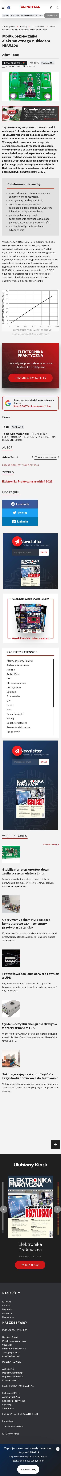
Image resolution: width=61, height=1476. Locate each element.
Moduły (10, 718)
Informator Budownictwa (14, 1348)
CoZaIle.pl (7, 1345)
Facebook (22, 504)
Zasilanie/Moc (38, 26)
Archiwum (7, 1313)
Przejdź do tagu (50, 844)
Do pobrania (8, 1317)
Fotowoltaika (13, 696)
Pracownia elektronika (18, 727)
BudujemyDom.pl (10, 1337)
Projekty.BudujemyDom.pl (14, 1341)
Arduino (43, 15)
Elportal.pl (7, 1404)
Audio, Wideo (13, 674)
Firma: (6, 417)
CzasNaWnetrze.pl (11, 1356)
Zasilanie (17, 427)
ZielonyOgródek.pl (11, 1352)
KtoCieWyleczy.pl (10, 1433)
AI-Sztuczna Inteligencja (24, 15)
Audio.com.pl (8, 1369)
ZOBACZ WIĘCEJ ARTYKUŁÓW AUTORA (20, 465)
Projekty (24, 26)
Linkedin (22, 521)
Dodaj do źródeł (13, 63)
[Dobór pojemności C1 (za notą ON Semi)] (30, 310)
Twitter (22, 512)
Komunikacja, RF (15, 714)
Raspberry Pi (13, 731)
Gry (9, 700)
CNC (9, 678)
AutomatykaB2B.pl (11, 1397)
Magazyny (7, 1309)
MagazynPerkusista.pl (13, 1376)
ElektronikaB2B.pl (11, 1393)
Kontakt (6, 1305)
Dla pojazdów (14, 687)
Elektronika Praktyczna (13, 1400)
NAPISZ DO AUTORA (47, 457)
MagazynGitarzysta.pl (12, 1372)
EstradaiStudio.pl (10, 1380)
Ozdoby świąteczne (17, 722)
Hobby (10, 705)
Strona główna (9, 26)
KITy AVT (6, 1301)
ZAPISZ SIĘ (28, 1469)
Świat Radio (8, 1408)
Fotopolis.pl (7, 1421)
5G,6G (6, 15)
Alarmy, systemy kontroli (20, 660)
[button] (3, 1209)
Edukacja (11, 691)
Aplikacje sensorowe (18, 665)
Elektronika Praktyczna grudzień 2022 (27, 481)
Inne (9, 709)
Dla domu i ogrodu (16, 683)
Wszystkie (52, 15)
